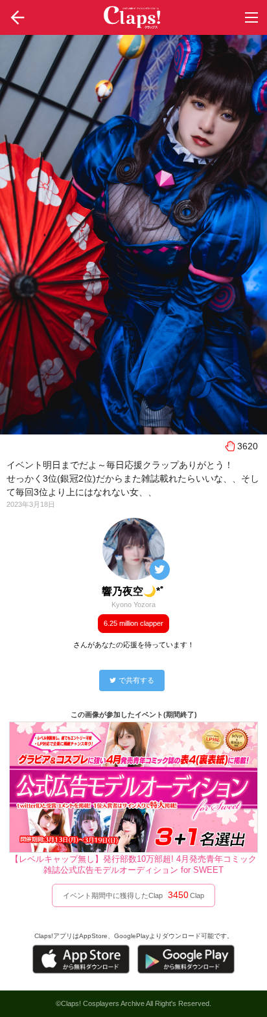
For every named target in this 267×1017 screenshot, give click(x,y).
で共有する (136, 680)
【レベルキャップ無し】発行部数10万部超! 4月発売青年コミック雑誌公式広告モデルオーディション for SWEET (133, 864)
